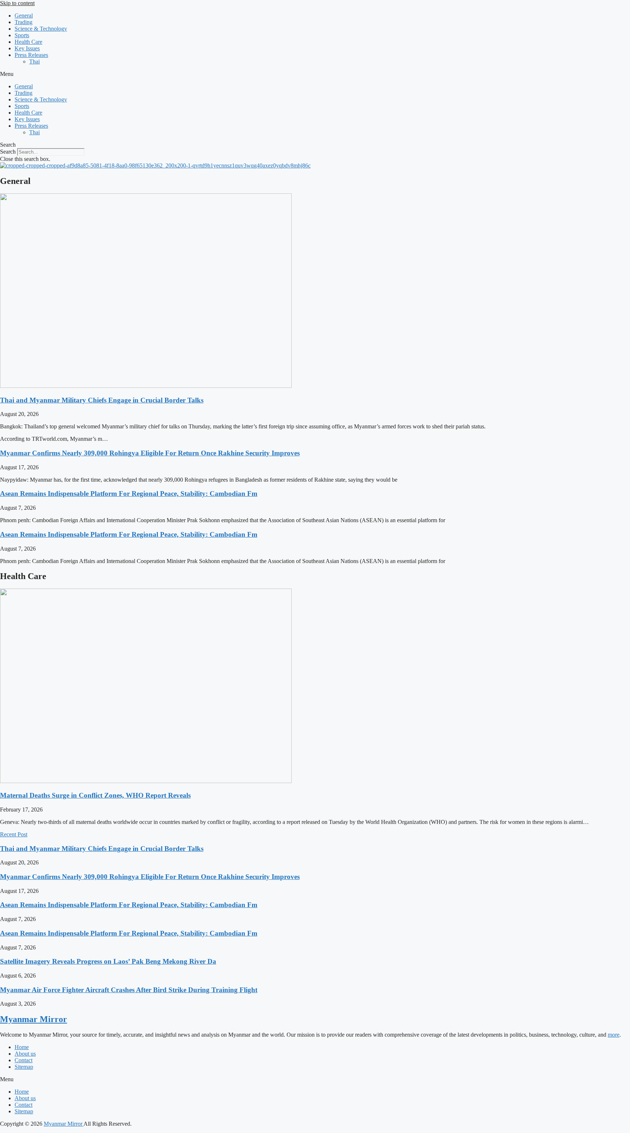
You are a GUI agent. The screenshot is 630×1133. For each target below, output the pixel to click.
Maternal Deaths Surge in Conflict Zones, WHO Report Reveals (95, 795)
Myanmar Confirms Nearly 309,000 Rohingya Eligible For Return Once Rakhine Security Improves (150, 453)
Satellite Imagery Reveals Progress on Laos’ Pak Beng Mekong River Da (108, 961)
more (613, 1035)
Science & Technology (41, 29)
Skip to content (17, 3)
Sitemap (24, 1067)
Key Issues (27, 48)
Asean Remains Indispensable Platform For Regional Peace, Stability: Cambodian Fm (128, 493)
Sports (22, 35)
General (24, 15)
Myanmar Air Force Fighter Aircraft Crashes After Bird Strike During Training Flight (128, 990)
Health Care (28, 42)
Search (8, 152)
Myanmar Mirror (33, 1019)
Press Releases (31, 55)
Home (22, 1047)
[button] (315, 74)
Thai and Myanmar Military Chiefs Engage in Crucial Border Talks (101, 400)
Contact (23, 1060)
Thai (34, 61)
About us (25, 1054)
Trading (23, 22)
